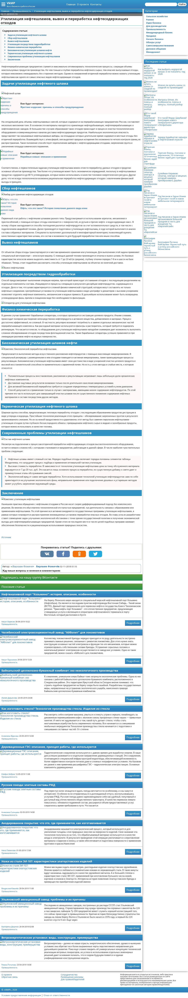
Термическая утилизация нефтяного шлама (30, 53)
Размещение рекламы (72, 977)
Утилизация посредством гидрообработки (29, 44)
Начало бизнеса (154, 39)
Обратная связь (9, 977)
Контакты (95, 4)
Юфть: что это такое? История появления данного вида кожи (53, 208)
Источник (6, 537)
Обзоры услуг (153, 42)
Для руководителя (156, 26)
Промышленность (9, 624)
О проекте (83, 4)
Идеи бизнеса (153, 22)
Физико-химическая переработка (25, 47)
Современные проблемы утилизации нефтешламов (34, 56)
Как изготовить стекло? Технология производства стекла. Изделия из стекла (55, 708)
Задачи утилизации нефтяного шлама (27, 35)
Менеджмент (153, 52)
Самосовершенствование (160, 45)
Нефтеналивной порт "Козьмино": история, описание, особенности (48, 594)
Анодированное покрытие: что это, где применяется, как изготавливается (53, 823)
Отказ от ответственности (56, 995)
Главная (70, 4)
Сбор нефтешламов (17, 38)
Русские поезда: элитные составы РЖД (28, 785)
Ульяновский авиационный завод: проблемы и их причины (43, 899)
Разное (150, 19)
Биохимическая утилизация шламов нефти (30, 50)
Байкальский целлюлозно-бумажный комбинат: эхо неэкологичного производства (59, 670)
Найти (182, 4)
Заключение (14, 59)
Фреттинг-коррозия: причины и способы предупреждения (52, 107)
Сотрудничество (69, 975)
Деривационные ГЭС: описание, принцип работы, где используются (48, 747)
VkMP (11, 3)
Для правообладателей (72, 979)
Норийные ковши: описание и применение (43, 156)
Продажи (151, 35)
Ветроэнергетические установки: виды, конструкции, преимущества (49, 937)
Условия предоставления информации (21, 995)
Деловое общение (156, 48)
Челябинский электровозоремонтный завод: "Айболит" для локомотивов (53, 632)
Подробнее (133, 623)
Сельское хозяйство (157, 16)
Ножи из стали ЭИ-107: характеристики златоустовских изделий (46, 861)
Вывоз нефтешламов (18, 41)
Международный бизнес (159, 32)
